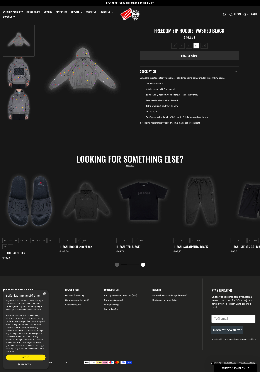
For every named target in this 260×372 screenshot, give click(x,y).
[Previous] (117, 265)
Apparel (75, 12)
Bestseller (61, 12)
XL (197, 46)
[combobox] (44, 293)
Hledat (237, 14)
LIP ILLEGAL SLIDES (13, 253)
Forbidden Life (230, 363)
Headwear (105, 12)
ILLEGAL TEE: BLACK (128, 246)
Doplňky (7, 16)
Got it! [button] (25, 357)
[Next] (143, 265)
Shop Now (130, 165)
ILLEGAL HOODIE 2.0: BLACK (75, 246)
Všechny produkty (13, 12)
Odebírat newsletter (227, 330)
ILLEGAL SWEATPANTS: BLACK (190, 246)
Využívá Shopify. (248, 363)
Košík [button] (254, 14)
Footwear (91, 12)
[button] (224, 14)
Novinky (48, 12)
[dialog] (26, 329)
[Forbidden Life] (130, 14)
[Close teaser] (212, 363)
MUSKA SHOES (33, 12)
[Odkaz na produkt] (29, 214)
